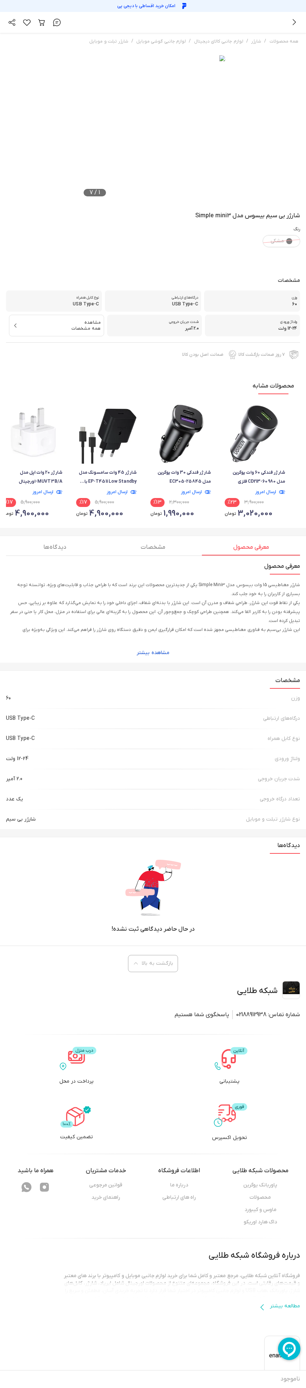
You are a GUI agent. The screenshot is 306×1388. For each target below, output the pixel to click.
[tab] (251, 549)
